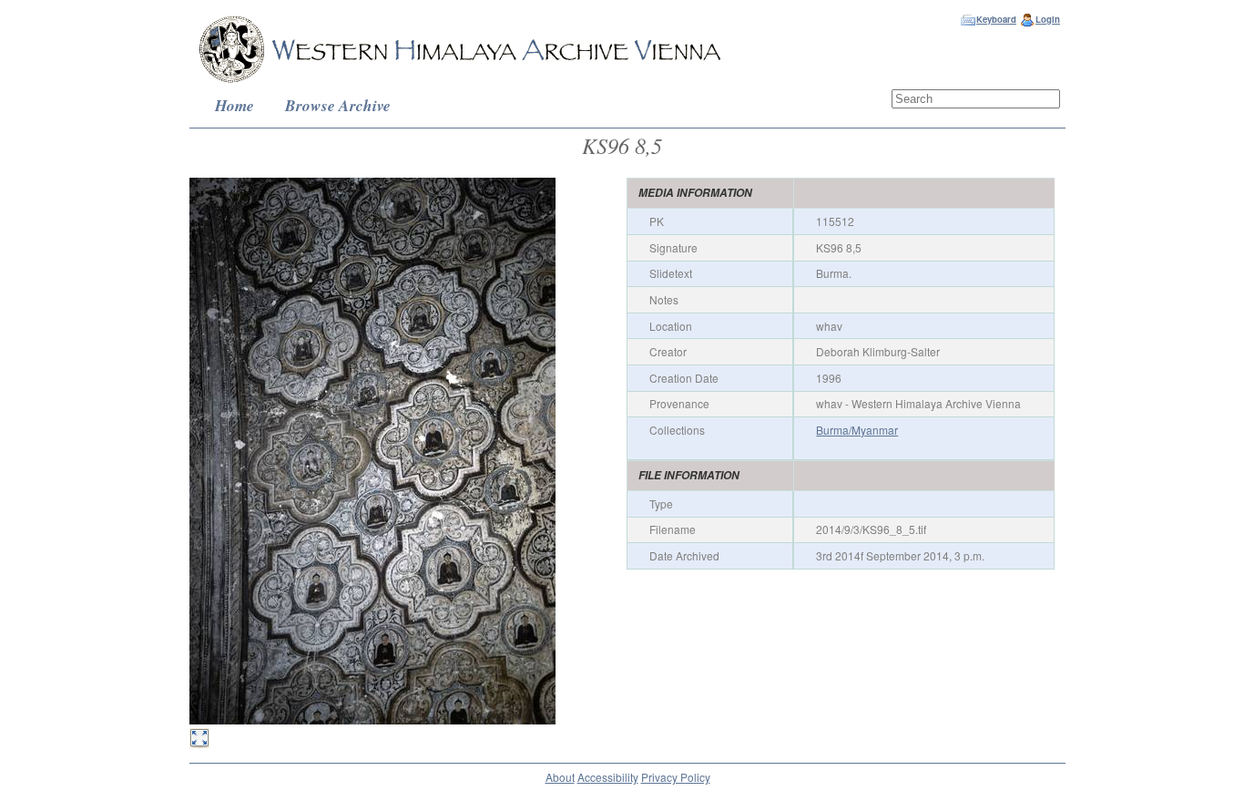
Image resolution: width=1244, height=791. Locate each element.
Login (1047, 19)
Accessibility (607, 777)
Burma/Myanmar (857, 429)
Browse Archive (338, 105)
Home (234, 105)
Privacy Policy (675, 777)
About (560, 777)
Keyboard (996, 19)
